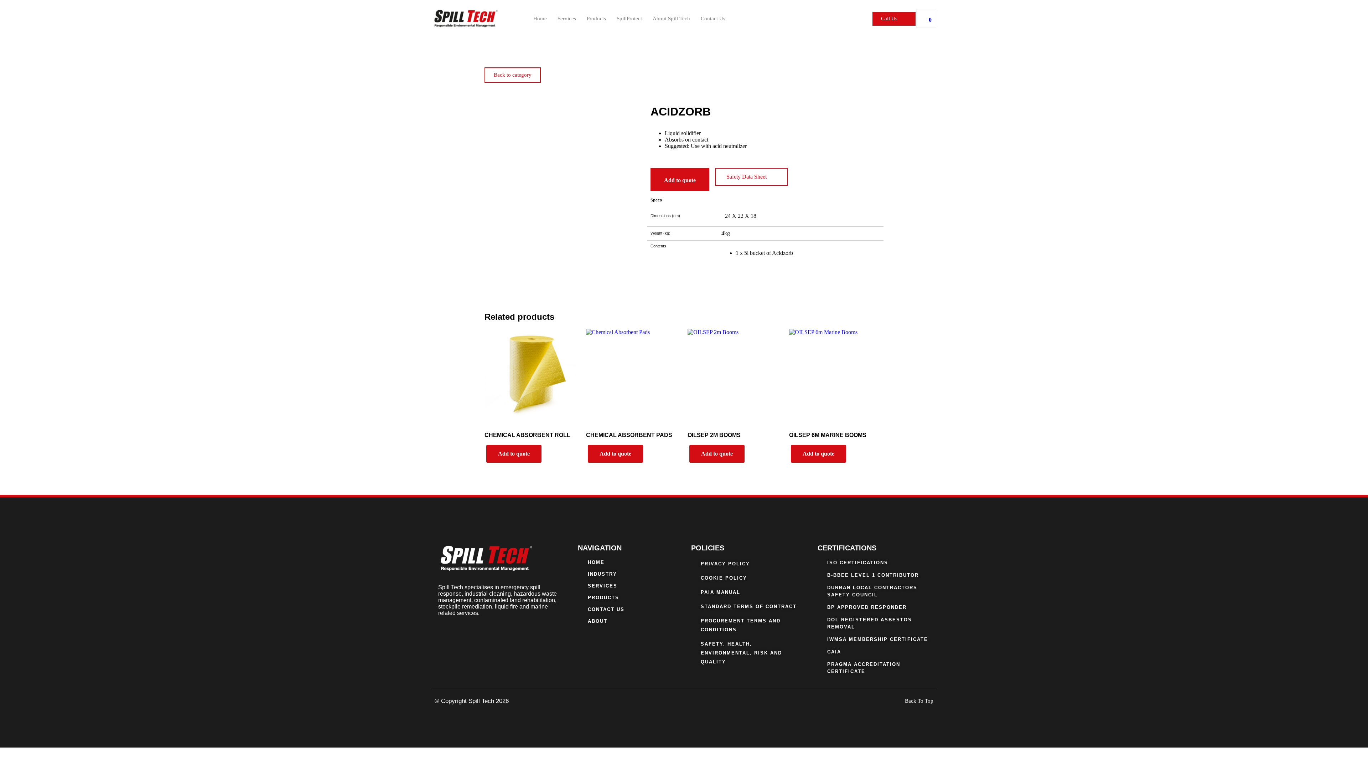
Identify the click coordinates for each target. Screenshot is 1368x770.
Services (567, 18)
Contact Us (713, 18)
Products (596, 18)
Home (540, 18)
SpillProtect (629, 18)
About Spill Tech (671, 18)
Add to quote (680, 180)
